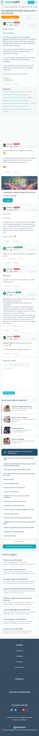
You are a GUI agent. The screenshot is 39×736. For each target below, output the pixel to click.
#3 (34, 209)
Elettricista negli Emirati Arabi (12, 94)
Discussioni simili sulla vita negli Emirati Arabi (20, 546)
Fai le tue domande (19, 541)
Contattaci (19, 651)
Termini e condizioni (19, 720)
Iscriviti (29, 17)
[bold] (5, 365)
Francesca (10, 22)
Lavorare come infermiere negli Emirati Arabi (16, 109)
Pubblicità (19, 656)
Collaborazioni (19, 667)
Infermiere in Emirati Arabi (11, 106)
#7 (34, 339)
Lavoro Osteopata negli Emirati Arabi (14, 97)
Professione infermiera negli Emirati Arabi (15, 103)
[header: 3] (22, 365)
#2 (34, 146)
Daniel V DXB (11, 292)
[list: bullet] (20, 365)
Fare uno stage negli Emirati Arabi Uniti (15, 92)
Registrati (31, 2)
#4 (34, 249)
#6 (34, 294)
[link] (12, 365)
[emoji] (17, 365)
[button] (25, 365)
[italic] (7, 365)
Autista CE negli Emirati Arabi (12, 100)
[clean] (28, 365)
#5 (34, 271)
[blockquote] (10, 365)
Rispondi (16, 84)
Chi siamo (19, 662)
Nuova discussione (10, 17)
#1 (34, 25)
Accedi (24, 2)
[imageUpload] (15, 365)
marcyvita (10, 247)
